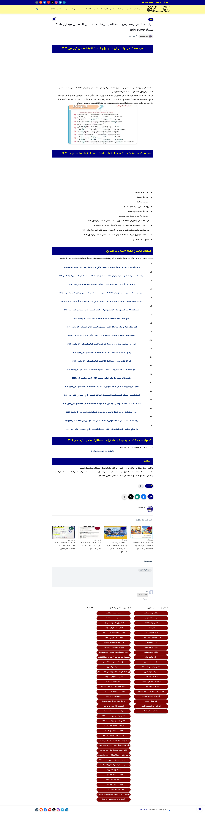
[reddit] (40, 2)
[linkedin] (64, 2)
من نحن (158, 2)
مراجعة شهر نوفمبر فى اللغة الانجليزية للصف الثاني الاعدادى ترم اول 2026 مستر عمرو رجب (102, 421)
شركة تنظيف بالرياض (151, 633)
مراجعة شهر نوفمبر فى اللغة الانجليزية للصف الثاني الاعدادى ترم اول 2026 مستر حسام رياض (101, 267)
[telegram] (60, 2)
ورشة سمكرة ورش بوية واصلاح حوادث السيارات (113, 745)
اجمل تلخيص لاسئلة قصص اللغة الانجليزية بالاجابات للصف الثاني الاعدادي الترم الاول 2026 (102, 395)
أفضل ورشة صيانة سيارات (113, 785)
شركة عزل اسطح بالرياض (151, 696)
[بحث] (36, 9)
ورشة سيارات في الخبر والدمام (113, 667)
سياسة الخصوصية (148, 2)
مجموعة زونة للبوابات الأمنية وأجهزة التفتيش (113, 657)
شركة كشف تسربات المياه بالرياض (151, 691)
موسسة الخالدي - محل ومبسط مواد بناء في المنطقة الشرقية (113, 740)
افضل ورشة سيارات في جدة (113, 706)
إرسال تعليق (144, 570)
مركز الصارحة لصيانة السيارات (113, 726)
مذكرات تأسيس (71, 9)
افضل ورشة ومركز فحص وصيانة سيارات (113, 760)
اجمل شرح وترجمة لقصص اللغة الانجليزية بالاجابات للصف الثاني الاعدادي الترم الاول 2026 (101, 387)
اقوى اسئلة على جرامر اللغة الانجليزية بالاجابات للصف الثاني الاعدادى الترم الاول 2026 (101, 412)
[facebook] (44, 2)
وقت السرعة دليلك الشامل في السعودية (113, 652)
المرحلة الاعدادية (119, 9)
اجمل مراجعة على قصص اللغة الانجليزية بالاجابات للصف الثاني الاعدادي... (143, 546)
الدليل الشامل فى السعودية (114, 647)
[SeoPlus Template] (168, 809)
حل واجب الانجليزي (151, 662)
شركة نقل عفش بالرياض (151, 711)
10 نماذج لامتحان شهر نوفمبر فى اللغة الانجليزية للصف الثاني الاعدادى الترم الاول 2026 (102, 429)
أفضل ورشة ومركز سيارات (113, 677)
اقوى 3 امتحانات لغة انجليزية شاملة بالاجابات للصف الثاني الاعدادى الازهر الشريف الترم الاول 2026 (102, 302)
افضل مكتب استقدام (113, 613)
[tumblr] (36, 2)
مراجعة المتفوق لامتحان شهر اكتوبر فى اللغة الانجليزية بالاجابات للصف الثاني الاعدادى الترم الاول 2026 (102, 276)
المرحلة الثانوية (102, 9)
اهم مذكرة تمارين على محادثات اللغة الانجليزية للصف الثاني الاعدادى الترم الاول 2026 (102, 327)
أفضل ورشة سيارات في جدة (113, 623)
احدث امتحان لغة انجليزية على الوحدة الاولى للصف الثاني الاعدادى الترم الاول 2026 (102, 336)
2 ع (151, 19)
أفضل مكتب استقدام (113, 618)
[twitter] (52, 2)
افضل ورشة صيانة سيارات (113, 775)
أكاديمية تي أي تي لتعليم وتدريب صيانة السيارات (113, 794)
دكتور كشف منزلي (151, 657)
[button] (143, 496)
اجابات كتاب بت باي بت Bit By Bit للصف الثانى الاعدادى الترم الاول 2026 (101, 361)
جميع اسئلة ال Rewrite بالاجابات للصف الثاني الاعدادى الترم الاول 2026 (101, 353)
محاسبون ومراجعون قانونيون (113, 642)
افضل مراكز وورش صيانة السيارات (113, 662)
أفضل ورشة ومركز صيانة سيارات (113, 716)
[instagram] (56, 2)
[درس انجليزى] (158, 9)
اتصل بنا (166, 2)
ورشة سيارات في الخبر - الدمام (113, 736)
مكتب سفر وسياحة (151, 642)
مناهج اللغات (87, 9)
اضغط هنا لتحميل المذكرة (102, 451)
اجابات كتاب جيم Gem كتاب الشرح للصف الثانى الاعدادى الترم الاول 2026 (101, 378)
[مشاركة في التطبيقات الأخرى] (124, 496)
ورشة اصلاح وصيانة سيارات (114, 711)
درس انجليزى (144, 810)
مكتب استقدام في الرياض (113, 628)
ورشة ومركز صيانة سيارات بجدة (113, 701)
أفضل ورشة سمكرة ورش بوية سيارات (113, 750)
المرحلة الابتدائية (136, 9)
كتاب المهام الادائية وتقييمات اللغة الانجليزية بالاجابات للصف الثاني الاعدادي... (117, 547)
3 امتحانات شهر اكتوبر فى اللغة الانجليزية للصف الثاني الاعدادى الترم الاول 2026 (102, 285)
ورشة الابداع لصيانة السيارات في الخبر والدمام (113, 672)
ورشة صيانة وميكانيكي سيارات (114, 691)
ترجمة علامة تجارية (151, 618)
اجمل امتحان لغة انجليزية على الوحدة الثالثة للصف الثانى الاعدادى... (91, 546)
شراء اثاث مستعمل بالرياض (151, 638)
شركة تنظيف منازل (151, 672)
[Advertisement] (102, 72)
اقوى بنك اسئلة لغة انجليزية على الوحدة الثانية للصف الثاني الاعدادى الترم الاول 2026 (101, 370)
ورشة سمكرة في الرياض (113, 682)
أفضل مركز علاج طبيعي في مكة (113, 799)
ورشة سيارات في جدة (113, 696)
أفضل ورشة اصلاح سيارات (113, 731)
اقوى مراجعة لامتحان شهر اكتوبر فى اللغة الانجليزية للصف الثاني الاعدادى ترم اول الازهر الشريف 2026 (101, 293)
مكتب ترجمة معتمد (151, 613)
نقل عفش (151, 628)
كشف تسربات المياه (151, 677)
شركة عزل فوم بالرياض (151, 687)
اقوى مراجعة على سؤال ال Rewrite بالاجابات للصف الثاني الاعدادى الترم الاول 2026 (101, 344)
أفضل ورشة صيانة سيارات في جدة (113, 687)
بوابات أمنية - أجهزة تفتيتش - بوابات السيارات (113, 755)
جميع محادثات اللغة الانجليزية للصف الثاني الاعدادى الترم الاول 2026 (101, 319)
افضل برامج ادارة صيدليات (151, 667)
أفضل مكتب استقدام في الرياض (113, 633)
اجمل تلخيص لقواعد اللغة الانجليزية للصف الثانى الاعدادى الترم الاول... (64, 546)
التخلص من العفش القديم (151, 706)
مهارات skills (56, 9)
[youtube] (48, 2)
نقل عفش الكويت (151, 701)
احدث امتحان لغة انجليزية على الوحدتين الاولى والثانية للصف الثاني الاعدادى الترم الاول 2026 (102, 310)
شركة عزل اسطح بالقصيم (151, 682)
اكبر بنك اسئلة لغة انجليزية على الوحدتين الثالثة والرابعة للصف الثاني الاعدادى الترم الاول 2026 (101, 404)
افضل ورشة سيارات (113, 770)
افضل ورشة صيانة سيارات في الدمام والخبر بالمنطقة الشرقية (113, 765)
